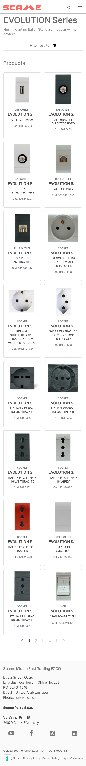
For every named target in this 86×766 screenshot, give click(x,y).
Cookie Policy (50, 758)
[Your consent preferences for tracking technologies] (7, 759)
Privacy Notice (12, 758)
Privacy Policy (31, 758)
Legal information (72, 758)
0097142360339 (25, 697)
